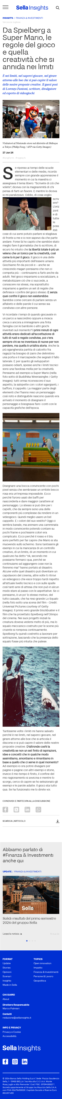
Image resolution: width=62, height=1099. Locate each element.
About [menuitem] (6, 999)
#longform (8, 158)
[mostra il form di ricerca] (57, 8)
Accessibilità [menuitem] (9, 1036)
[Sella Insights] (32, 8)
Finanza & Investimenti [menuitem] (46, 972)
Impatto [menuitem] (38, 968)
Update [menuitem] (7, 963)
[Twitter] (16, 809)
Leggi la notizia (11, 934)
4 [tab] (35, 941)
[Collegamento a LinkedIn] (24, 1061)
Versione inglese (11, 22)
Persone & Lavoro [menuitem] (43, 976)
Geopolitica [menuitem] (40, 981)
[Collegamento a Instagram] (15, 1061)
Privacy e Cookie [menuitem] (12, 1032)
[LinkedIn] (27, 809)
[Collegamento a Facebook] (5, 1061)
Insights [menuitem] (7, 981)
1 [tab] (27, 941)
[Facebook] (5, 809)
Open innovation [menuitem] (42, 963)
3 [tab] (32, 941)
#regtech (21, 158)
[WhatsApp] (38, 809)
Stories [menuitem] (7, 968)
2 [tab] (29, 941)
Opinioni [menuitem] (7, 972)
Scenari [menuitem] (7, 976)
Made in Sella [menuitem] (10, 985)
